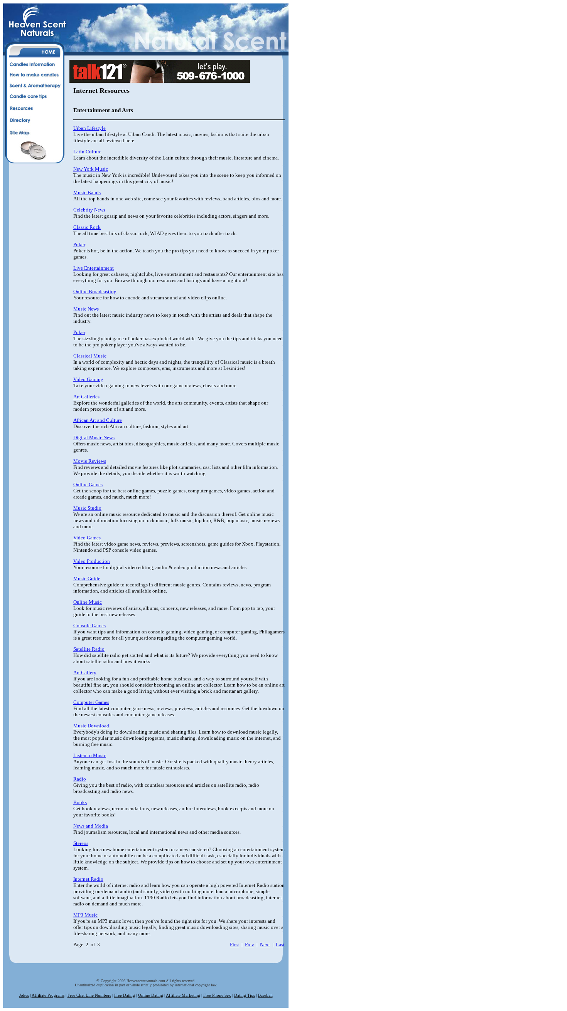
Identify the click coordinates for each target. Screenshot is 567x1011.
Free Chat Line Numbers (89, 995)
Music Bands (87, 192)
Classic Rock (87, 227)
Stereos (80, 843)
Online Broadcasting (94, 291)
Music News (86, 309)
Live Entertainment (93, 268)
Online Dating (150, 995)
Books (80, 802)
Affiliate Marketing (183, 995)
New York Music (90, 169)
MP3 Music (85, 915)
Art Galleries (86, 397)
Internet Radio (88, 879)
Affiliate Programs (48, 995)
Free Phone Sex (217, 995)
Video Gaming (88, 379)
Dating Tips (244, 995)
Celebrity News (89, 210)
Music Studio (87, 508)
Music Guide (86, 578)
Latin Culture (87, 152)
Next (265, 944)
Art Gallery (84, 672)
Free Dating (124, 995)
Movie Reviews (89, 461)
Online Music (87, 602)
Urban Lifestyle (89, 128)
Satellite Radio (89, 649)
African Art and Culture (97, 420)
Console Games (89, 625)
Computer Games (91, 702)
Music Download (91, 726)
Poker (79, 244)
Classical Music (89, 356)
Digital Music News (94, 437)
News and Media (90, 826)
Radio (79, 779)
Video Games (87, 538)
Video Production (91, 561)
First (234, 944)
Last (280, 944)
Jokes (24, 995)
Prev (249, 944)
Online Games (88, 484)
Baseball (265, 995)
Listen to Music (89, 755)
